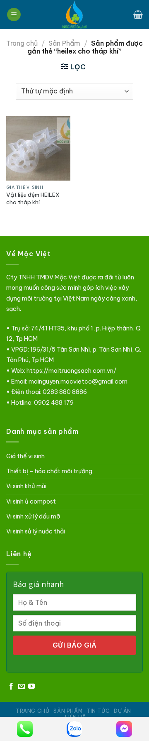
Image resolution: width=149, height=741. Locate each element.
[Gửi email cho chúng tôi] (21, 686)
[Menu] (14, 15)
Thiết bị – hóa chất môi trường (49, 471)
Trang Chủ (33, 711)
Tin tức (98, 711)
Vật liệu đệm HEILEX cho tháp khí (33, 198)
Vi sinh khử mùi (26, 486)
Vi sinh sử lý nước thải (35, 531)
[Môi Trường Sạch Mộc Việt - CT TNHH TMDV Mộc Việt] (74, 14)
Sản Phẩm (64, 43)
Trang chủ (22, 43)
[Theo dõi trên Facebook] (11, 686)
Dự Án (122, 711)
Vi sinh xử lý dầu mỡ (33, 516)
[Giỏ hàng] (138, 14)
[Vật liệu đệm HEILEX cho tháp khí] (38, 148)
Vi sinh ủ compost (31, 501)
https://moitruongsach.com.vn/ (71, 370)
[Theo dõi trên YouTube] (31, 686)
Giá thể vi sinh (25, 456)
